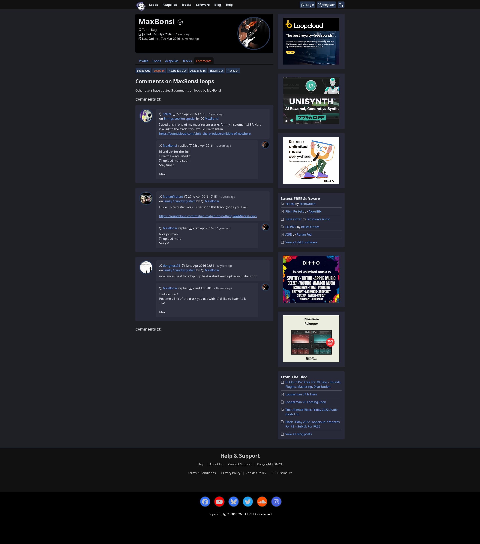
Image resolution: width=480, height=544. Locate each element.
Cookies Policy (256, 473)
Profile (143, 61)
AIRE (288, 234)
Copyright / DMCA (270, 464)
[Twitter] (248, 501)
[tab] (143, 60)
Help (229, 5)
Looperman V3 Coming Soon (305, 402)
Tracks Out (216, 70)
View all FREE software (301, 242)
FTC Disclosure (282, 473)
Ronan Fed (304, 234)
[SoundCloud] (262, 501)
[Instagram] (276, 501)
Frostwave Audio (318, 219)
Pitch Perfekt (294, 211)
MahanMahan (173, 197)
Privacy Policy (230, 473)
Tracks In (232, 70)
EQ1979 (290, 227)
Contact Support (240, 464)
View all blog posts (298, 434)
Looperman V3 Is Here (301, 394)
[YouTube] (219, 501)
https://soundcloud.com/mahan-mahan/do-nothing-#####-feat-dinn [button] (208, 216)
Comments (204, 61)
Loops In (159, 70)
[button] (341, 4)
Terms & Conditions (202, 473)
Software (203, 5)
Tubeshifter (293, 219)
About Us (216, 464)
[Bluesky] (233, 501)
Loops (153, 5)
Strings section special (179, 118)
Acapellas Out (177, 70)
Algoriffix (315, 211)
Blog (217, 5)
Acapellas (170, 5)
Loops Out (143, 70)
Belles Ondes (310, 227)
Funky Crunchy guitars (180, 201)
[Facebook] (205, 501)
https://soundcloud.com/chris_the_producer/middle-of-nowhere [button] (205, 133)
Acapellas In (198, 70)
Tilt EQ (290, 204)
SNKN (167, 114)
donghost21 (171, 266)
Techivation (307, 204)
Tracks (186, 5)
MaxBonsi (212, 118)
